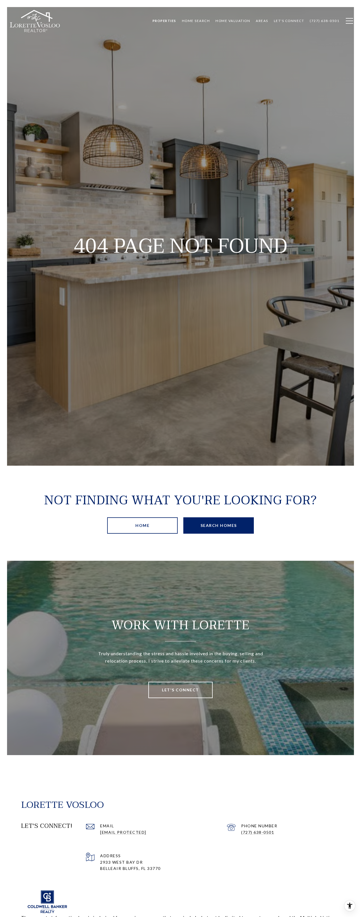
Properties (164, 21)
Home (142, 525)
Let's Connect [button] (180, 689)
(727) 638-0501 (257, 832)
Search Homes (219, 525)
